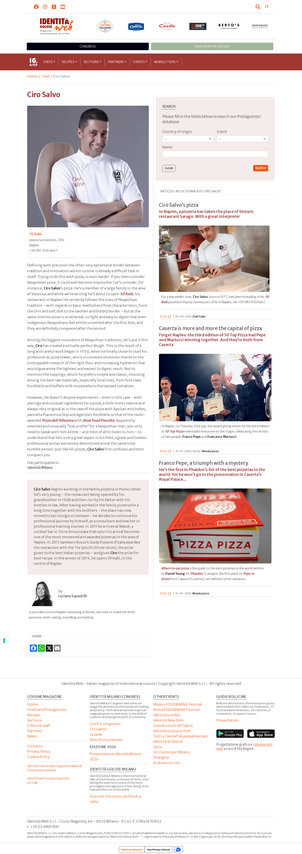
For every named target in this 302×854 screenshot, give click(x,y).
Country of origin (177, 131)
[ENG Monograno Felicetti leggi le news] (260, 26)
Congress (88, 46)
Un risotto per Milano (171, 752)
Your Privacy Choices (158, 849)
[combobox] (215, 154)
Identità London (167, 715)
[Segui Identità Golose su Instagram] (45, 6)
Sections (91, 62)
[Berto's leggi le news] (229, 26)
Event (222, 131)
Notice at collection (131, 849)
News (32, 736)
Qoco (157, 747)
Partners (116, 62)
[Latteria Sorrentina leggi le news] (136, 26)
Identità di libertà (167, 741)
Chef (46, 76)
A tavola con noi (166, 762)
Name (167, 147)
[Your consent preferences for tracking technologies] (4, 640)
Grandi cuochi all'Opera (173, 725)
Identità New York (168, 720)
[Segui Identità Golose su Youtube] (63, 6)
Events (139, 62)
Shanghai (161, 757)
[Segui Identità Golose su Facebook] (36, 6)
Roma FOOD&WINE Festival (176, 709)
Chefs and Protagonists (47, 709)
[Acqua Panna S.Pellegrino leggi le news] (105, 26)
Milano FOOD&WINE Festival (177, 704)
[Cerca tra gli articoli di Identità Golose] (258, 6)
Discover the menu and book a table (115, 799)
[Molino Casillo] (167, 26)
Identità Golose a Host (172, 731)
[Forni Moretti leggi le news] (198, 26)
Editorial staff (38, 725)
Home (32, 76)
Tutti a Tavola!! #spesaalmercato (180, 736)
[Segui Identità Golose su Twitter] (54, 6)
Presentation (227, 720)
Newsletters (165, 62)
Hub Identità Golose (212, 46)
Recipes (68, 62)
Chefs (48, 62)
